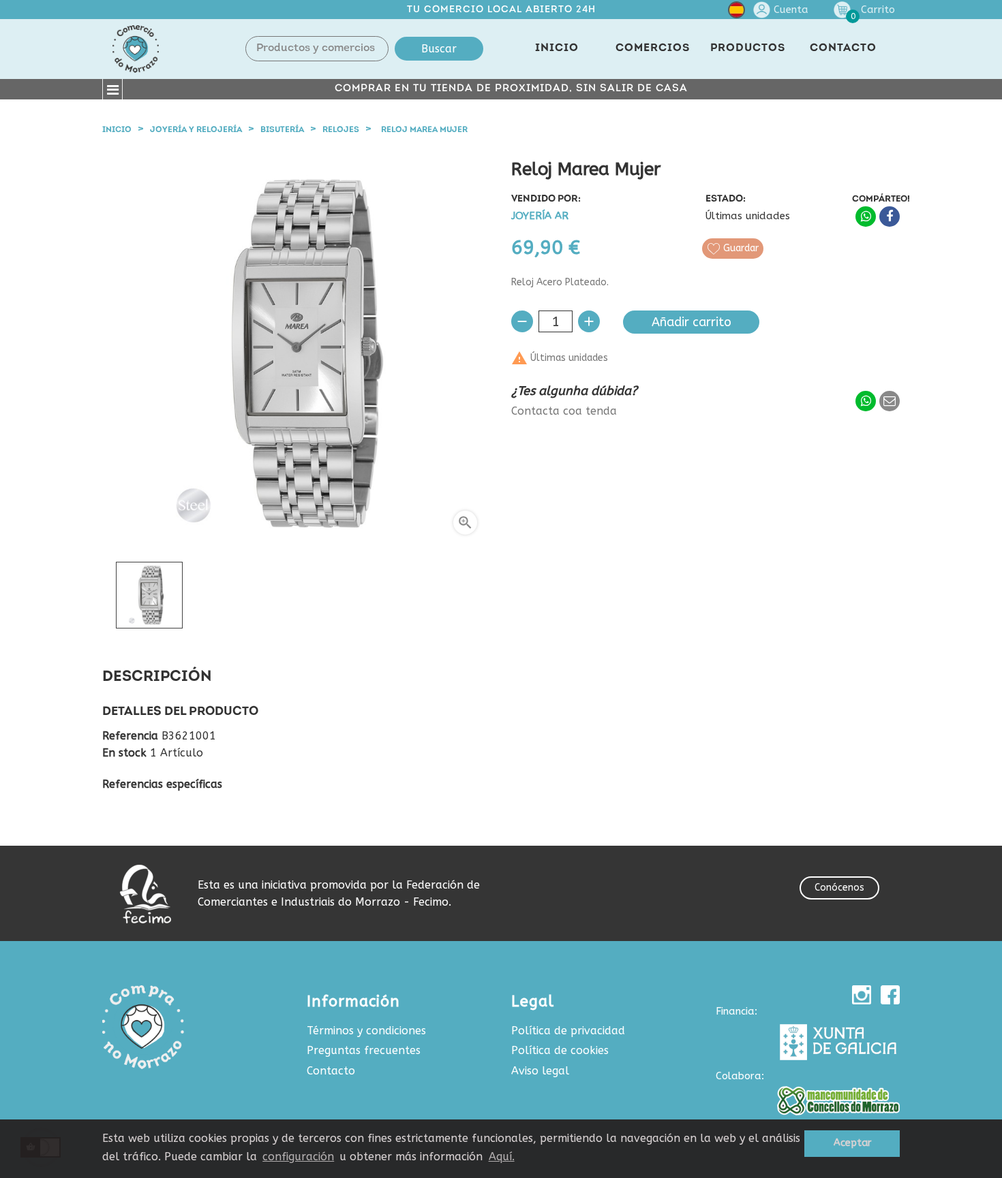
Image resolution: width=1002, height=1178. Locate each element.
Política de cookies (560, 1050)
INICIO (557, 48)
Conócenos (839, 887)
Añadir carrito (691, 322)
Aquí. (502, 1156)
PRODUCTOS (747, 48)
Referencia (130, 736)
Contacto (331, 1070)
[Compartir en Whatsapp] (865, 216)
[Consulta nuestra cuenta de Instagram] (861, 994)
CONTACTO (843, 48)
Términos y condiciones (366, 1030)
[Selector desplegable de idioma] (736, 12)
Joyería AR (539, 216)
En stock (124, 753)
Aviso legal (540, 1070)
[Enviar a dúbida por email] (889, 401)
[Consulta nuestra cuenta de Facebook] (890, 994)
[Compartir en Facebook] (889, 216)
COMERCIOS (653, 48)
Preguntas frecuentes (364, 1050)
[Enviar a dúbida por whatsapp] (865, 401)
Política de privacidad (568, 1030)
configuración (298, 1156)
